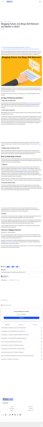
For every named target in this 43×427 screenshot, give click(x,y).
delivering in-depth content (34, 144)
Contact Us (31, 406)
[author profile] (3, 29)
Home (2, 21)
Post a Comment (3, 277)
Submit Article (12, 408)
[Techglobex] (3, 415)
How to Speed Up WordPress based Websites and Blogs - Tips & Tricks (16, 47)
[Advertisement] (21, 12)
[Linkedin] (12, 415)
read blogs (39, 51)
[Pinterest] (15, 415)
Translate (17, 280)
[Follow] (5, 415)
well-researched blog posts (33, 103)
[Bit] (20, 415)
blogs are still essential (10, 241)
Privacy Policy (31, 410)
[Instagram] (17, 415)
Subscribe (21, 317)
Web (5, 21)
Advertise (31, 408)
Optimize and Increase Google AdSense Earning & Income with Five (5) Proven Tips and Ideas (20, 49)
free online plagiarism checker (25, 170)
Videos (12, 410)
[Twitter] (9, 415)
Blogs (9, 21)
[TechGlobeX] (10, 2)
